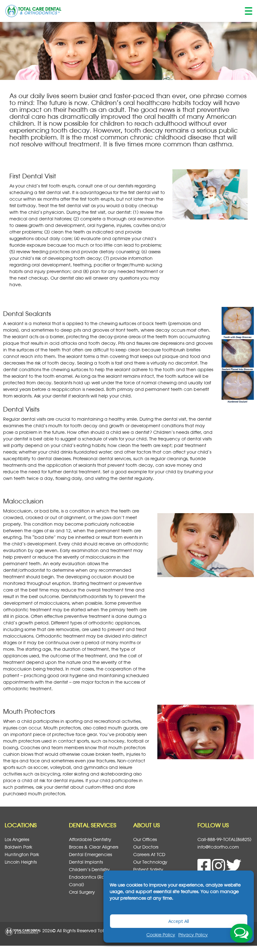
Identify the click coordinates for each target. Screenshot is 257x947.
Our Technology (150, 862)
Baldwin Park (18, 847)
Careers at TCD (149, 854)
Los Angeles (17, 839)
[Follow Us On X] (233, 869)
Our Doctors (145, 847)
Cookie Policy (160, 935)
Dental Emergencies (90, 854)
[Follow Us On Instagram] (219, 869)
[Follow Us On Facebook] (204, 869)
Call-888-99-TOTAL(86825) (224, 839)
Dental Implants (86, 862)
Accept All (178, 921)
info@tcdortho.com (218, 847)
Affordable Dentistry (90, 839)
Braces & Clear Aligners (93, 847)
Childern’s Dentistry (89, 869)
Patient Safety (148, 869)
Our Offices (145, 839)
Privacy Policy (193, 935)
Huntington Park (22, 854)
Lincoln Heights (21, 862)
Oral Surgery (82, 892)
